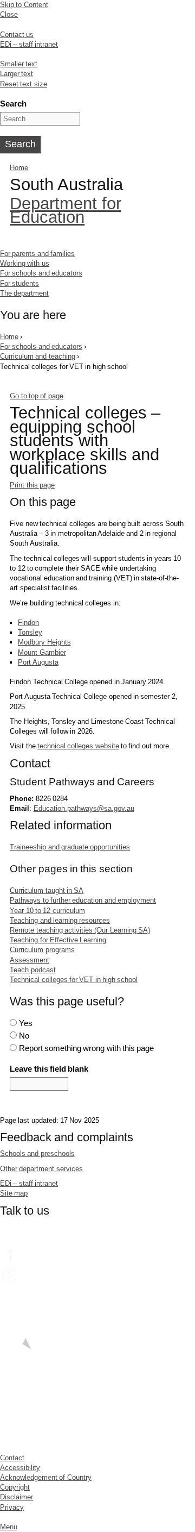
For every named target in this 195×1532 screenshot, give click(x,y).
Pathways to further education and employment (83, 900)
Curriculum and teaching (37, 356)
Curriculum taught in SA (46, 890)
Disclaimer (16, 1497)
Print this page (32, 485)
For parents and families (37, 253)
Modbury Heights (44, 642)
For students (19, 283)
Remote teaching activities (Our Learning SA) (80, 930)
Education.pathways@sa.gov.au (84, 808)
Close (9, 14)
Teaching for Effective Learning (58, 940)
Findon (28, 622)
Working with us (24, 263)
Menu (8, 1527)
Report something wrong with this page (86, 1048)
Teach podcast (32, 970)
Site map (14, 1193)
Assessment (29, 960)
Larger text (16, 74)
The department (24, 293)
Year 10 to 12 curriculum (47, 910)
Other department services (41, 1169)
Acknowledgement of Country (46, 1477)
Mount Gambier (42, 652)
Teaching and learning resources (60, 920)
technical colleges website (78, 746)
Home (19, 168)
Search (13, 103)
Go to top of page (36, 396)
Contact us (17, 34)
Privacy (12, 1507)
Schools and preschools (37, 1153)
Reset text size (23, 84)
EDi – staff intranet (29, 44)
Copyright (15, 1487)
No (24, 1035)
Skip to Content (24, 5)
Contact (12, 1458)
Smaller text (18, 64)
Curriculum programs (42, 950)
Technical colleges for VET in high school (74, 980)
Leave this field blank (49, 1068)
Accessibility (20, 1468)
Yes (25, 1023)
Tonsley (30, 632)
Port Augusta (38, 662)
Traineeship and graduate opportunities (70, 847)
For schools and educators (41, 273)
